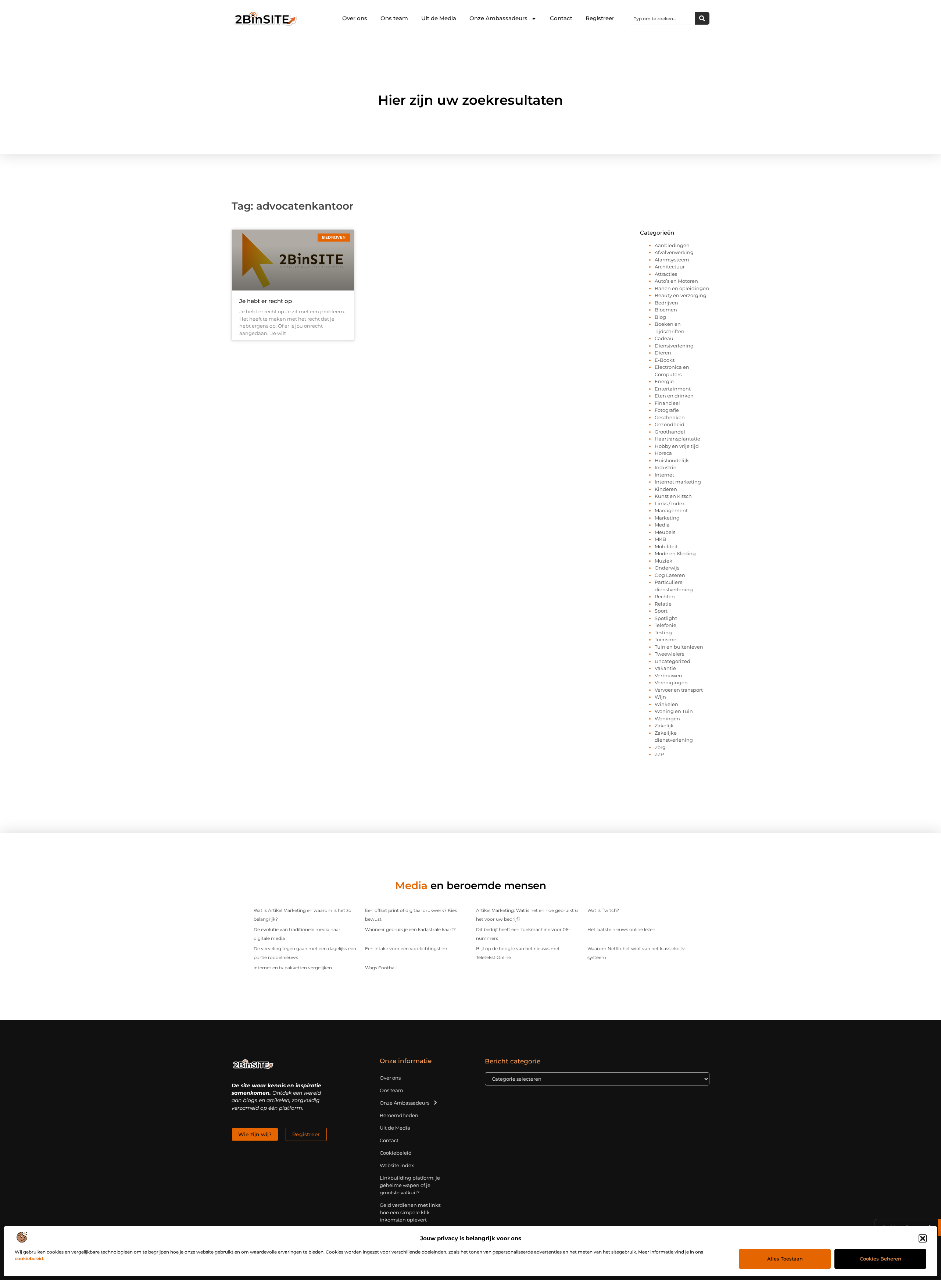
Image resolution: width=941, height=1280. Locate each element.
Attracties (666, 274)
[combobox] (662, 18)
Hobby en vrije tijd (677, 446)
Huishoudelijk (672, 460)
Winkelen (666, 704)
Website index (397, 1165)
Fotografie (667, 410)
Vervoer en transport (679, 690)
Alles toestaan (785, 1259)
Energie (664, 381)
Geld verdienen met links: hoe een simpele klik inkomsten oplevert (410, 1212)
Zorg (660, 747)
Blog (660, 317)
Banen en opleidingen (682, 288)
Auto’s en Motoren (676, 281)
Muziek (663, 561)
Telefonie (665, 625)
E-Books (665, 360)
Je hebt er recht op (265, 300)
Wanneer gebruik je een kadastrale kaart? (410, 929)
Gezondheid (669, 424)
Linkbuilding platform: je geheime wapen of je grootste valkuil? (410, 1185)
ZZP (659, 754)
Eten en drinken (674, 396)
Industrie (665, 467)
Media (662, 525)
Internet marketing (678, 482)
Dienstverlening (674, 346)
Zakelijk (664, 725)
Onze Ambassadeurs (498, 18)
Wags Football (381, 967)
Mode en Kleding (675, 553)
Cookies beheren (880, 1259)
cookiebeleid (29, 1258)
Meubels (665, 532)
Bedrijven (666, 303)
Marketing (667, 518)
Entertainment (673, 389)
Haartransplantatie (677, 439)
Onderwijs (667, 568)
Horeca (663, 453)
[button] (922, 1238)
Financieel (667, 403)
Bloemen (666, 310)
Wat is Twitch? (603, 910)
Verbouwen (668, 675)
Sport (661, 611)
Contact (561, 18)
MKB (660, 539)
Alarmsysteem (672, 260)
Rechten (665, 596)
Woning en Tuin (674, 711)
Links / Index (670, 503)
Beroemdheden (399, 1115)
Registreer (600, 18)
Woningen (667, 718)
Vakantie (665, 668)
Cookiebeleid (396, 1153)
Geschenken (670, 417)
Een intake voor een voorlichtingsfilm (406, 948)
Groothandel (670, 432)
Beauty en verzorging (680, 295)
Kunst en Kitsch (673, 496)
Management (671, 510)
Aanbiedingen (672, 245)
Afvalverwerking (674, 252)
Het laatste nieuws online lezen (621, 929)
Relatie (663, 604)
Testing (663, 632)
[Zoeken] (702, 18)
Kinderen (666, 489)
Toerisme (665, 639)
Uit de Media (438, 18)
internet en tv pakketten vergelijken (293, 967)
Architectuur (670, 267)
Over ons (354, 18)
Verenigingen (671, 682)
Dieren (663, 353)
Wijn (660, 697)
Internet (664, 475)
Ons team (394, 18)
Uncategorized (672, 661)
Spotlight (666, 618)
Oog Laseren (670, 575)
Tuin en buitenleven (679, 647)
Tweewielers (669, 654)
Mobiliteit (666, 546)
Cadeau (664, 338)
